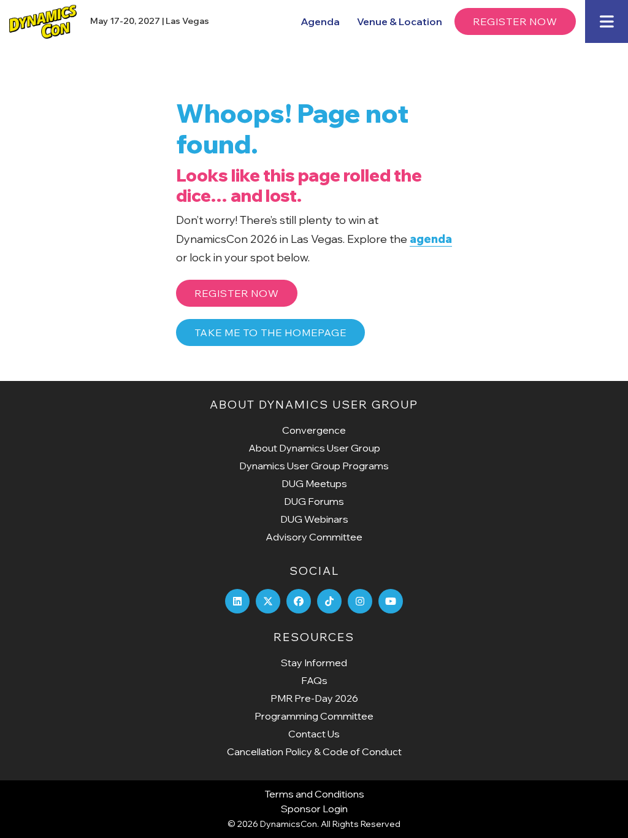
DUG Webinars (314, 519)
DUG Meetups (314, 483)
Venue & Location (399, 21)
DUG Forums (314, 501)
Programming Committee (314, 716)
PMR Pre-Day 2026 (314, 698)
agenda (431, 239)
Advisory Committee (314, 537)
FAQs (314, 680)
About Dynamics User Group (314, 448)
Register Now (515, 21)
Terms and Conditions (314, 794)
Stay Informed (314, 662)
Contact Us (314, 734)
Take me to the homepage (270, 332)
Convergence (314, 430)
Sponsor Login (314, 808)
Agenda (320, 21)
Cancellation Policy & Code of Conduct (314, 751)
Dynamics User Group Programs (314, 465)
